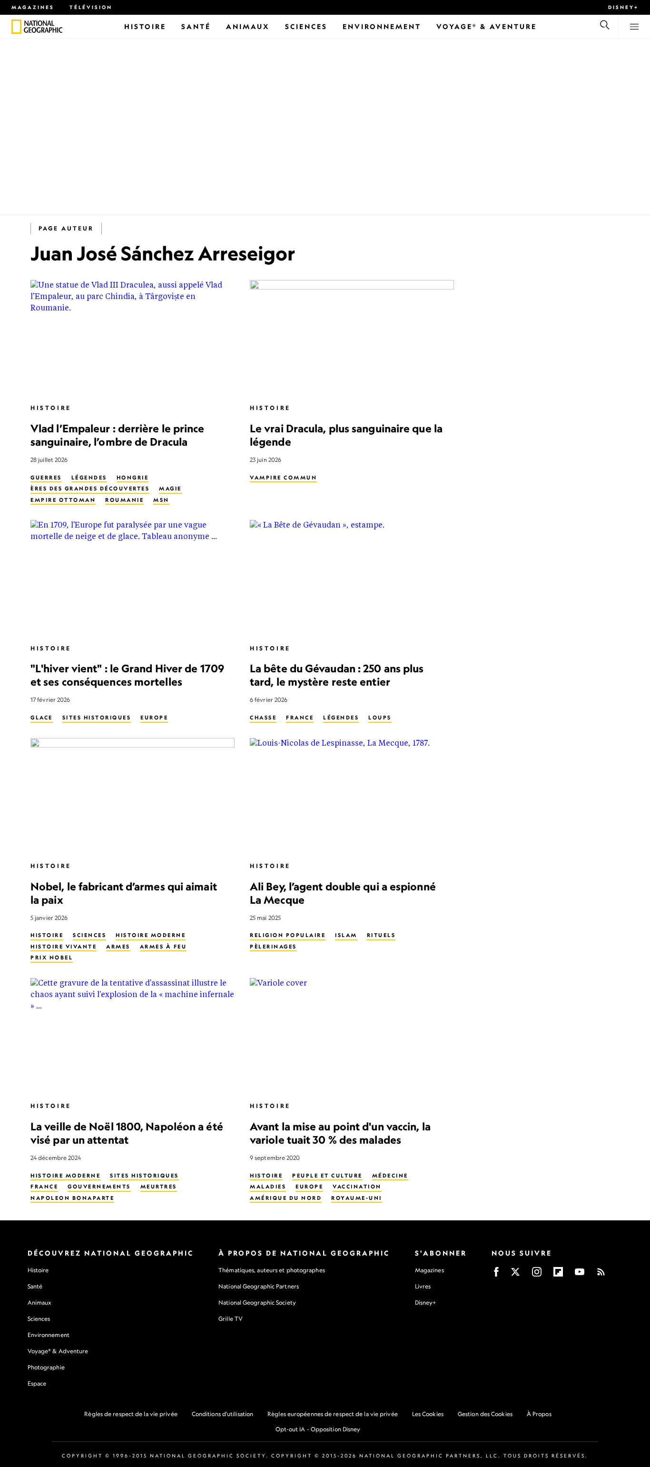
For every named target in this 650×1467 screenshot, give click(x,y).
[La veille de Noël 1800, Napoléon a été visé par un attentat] (132, 1035)
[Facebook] (496, 1275)
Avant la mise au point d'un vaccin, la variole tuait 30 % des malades (340, 1133)
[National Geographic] (16, 27)
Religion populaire (287, 935)
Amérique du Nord (286, 1198)
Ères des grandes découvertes (89, 488)
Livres (423, 1286)
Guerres (46, 477)
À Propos (539, 1413)
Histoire (50, 407)
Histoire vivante (63, 946)
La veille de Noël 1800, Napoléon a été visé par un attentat (126, 1133)
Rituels (381, 935)
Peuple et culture (327, 1175)
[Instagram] (537, 1275)
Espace (37, 1383)
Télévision (90, 7)
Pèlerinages (273, 946)
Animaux (39, 1302)
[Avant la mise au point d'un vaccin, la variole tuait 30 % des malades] (352, 1035)
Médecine (390, 1175)
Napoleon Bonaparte (72, 1198)
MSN (161, 500)
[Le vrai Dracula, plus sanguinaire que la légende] (352, 337)
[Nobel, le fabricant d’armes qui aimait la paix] (132, 795)
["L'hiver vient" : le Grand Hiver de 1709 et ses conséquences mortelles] (132, 577)
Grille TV (230, 1318)
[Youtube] (579, 1275)
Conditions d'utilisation (222, 1413)
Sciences (89, 935)
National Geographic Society (257, 1302)
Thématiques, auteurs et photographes (271, 1270)
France (300, 717)
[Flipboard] (558, 1275)
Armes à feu (163, 946)
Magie (170, 488)
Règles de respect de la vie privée (130, 1413)
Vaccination (357, 1186)
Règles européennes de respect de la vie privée (332, 1413)
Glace (41, 717)
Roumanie (124, 500)
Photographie (46, 1367)
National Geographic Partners (258, 1286)
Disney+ (623, 7)
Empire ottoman (63, 500)
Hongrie (133, 477)
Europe (154, 717)
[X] (515, 1275)
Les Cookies (427, 1413)
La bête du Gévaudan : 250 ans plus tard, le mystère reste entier (336, 675)
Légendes (89, 477)
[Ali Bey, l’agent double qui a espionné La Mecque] (352, 795)
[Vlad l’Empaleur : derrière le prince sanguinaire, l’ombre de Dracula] (132, 337)
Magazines (32, 7)
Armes (118, 946)
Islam (346, 935)
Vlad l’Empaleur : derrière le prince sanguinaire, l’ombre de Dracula (117, 435)
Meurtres (158, 1186)
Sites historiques (96, 717)
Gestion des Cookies (485, 1413)
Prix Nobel (51, 957)
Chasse (263, 717)
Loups (380, 717)
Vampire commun (283, 477)
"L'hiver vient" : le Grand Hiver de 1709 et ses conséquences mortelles (127, 675)
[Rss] (601, 1275)
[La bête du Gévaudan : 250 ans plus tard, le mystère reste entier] (352, 577)
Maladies (268, 1186)
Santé (35, 1286)
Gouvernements (99, 1186)
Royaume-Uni (356, 1198)
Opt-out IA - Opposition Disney (318, 1429)
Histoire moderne (151, 935)
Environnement (48, 1334)
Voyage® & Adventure (58, 1351)
